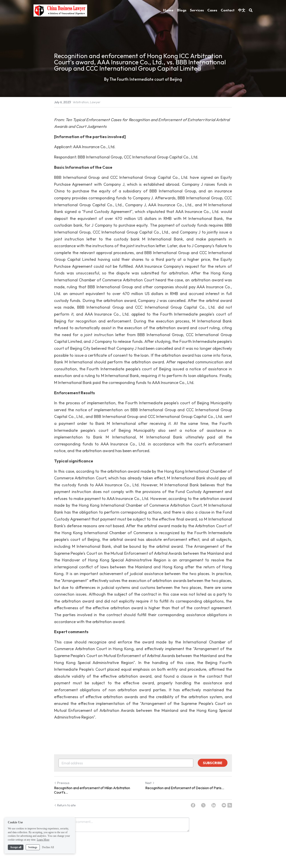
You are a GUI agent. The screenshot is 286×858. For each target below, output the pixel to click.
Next (148, 783)
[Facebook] (193, 805)
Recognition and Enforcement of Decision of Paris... (184, 788)
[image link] (60, 10)
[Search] (250, 10)
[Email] (224, 805)
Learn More (43, 839)
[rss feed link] (229, 805)
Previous (63, 783)
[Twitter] (203, 805)
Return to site (66, 805)
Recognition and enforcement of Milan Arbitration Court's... (92, 790)
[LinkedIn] (213, 805)
